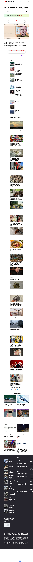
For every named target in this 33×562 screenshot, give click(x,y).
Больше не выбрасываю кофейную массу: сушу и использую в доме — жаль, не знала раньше (15, 237)
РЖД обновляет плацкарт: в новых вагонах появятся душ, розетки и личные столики (11, 477)
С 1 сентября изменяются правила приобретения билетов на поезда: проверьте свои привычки (16, 172)
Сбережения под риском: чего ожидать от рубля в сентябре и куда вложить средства (16, 358)
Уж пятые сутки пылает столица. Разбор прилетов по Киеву (18, 106)
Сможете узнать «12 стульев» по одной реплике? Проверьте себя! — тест (22, 481)
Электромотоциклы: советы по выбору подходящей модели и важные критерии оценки (12, 511)
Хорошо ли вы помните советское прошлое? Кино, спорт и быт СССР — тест (22, 477)
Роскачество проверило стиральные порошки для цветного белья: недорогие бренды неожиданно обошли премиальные (15, 145)
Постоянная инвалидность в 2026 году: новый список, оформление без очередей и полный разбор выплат (15, 159)
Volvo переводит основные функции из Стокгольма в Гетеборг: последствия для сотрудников (11, 506)
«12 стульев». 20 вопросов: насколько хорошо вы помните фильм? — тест (21, 463)
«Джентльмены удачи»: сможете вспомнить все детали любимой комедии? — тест (22, 488)
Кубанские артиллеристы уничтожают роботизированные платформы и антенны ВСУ (18, 69)
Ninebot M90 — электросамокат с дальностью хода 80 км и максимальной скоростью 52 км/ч (12, 493)
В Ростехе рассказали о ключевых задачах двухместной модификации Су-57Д (18, 63)
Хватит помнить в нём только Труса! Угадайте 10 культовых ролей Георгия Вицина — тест (22, 460)
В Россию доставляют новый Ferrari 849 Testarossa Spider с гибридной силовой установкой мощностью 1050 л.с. (12, 499)
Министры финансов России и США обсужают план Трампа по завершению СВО (9, 419)
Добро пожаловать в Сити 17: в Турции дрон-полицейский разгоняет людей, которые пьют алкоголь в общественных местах (23, 435)
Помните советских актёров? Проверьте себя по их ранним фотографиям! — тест (21, 484)
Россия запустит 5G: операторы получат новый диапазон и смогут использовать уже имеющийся (16, 117)
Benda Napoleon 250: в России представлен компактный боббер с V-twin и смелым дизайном (12, 482)
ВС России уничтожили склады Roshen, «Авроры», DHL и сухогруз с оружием (18, 112)
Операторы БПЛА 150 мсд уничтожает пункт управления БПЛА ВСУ (18, 74)
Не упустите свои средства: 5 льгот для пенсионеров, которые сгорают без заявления (16, 198)
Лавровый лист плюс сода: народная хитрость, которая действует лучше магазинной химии (15, 291)
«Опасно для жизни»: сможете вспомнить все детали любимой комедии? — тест (22, 471)
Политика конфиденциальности (9, 518)
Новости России (6, 520)
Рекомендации (6, 517)
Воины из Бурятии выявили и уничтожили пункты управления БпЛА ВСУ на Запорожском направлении (19, 80)
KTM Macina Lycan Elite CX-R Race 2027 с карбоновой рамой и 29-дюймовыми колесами (12, 471)
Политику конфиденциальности (11, 535)
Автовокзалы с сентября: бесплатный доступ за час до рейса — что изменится (15, 345)
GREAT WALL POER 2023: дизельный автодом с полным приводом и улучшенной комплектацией (11, 461)
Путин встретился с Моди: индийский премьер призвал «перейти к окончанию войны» (9, 449)
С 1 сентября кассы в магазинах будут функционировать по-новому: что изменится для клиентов (16, 384)
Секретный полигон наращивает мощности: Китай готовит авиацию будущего (18, 87)
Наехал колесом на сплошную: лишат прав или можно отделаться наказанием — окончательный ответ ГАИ (16, 131)
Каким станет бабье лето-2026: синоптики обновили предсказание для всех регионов (16, 264)
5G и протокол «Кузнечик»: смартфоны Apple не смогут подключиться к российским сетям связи (22, 419)
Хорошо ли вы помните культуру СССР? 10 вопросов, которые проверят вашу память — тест (22, 467)
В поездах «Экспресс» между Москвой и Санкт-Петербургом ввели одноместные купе (12, 466)
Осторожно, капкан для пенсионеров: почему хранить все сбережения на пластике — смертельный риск (16, 211)
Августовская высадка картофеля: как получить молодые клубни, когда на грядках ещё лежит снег (15, 185)
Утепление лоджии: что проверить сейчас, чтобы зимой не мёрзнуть (16, 317)
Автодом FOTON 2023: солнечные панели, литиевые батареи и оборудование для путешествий (12, 488)
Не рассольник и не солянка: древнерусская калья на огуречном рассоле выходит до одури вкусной (16, 250)
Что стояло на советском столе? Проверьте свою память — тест (22, 474)
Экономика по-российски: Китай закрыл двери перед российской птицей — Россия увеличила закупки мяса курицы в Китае (16, 370)
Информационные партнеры (8, 519)
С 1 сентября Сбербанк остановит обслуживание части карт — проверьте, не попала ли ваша (16, 305)
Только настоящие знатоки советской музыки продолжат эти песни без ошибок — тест (22, 491)
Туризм (5, 521)
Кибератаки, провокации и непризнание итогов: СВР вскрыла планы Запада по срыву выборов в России (22, 450)
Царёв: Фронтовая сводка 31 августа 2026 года (18, 101)
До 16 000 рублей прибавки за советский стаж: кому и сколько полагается (16, 224)
